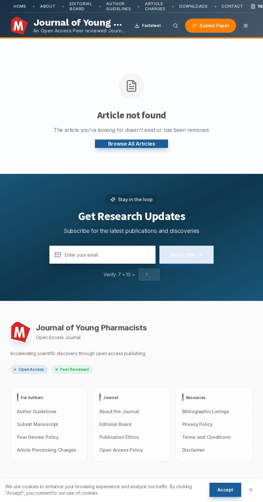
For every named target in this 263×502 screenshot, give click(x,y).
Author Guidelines (118, 6)
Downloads (193, 6)
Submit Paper (214, 25)
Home (19, 6)
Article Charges (155, 6)
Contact (232, 6)
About (47, 6)
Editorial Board (81, 6)
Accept (225, 489)
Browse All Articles (131, 143)
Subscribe (182, 254)
